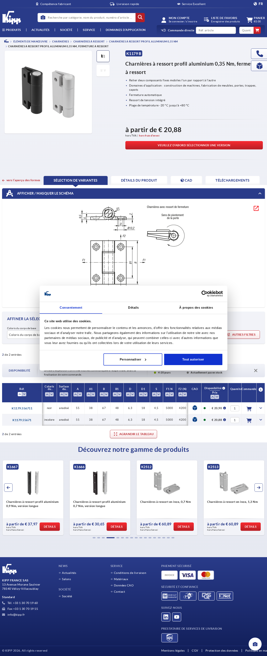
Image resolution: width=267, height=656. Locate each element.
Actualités (69, 572)
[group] (33, 497)
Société (66, 29)
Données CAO (124, 585)
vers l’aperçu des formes (23, 180)
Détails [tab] (133, 307)
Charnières (60, 41)
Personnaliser (130, 359)
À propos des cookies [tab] (196, 307)
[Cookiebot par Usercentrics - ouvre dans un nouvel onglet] (204, 293)
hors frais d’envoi (149, 135)
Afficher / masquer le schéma (45, 193)
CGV (195, 650)
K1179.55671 (22, 420)
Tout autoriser (193, 359)
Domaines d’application (126, 29)
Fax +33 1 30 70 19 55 (22, 608)
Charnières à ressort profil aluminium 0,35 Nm (143, 41)
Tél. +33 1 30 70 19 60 (22, 603)
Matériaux (121, 579)
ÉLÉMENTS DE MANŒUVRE (30, 41)
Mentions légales (173, 650)
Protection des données (221, 650)
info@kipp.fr (16, 614)
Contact (119, 591)
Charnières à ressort (89, 41)
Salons (66, 579)
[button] (94, 537)
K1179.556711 (22, 408)
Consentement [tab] (71, 307)
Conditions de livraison (130, 572)
